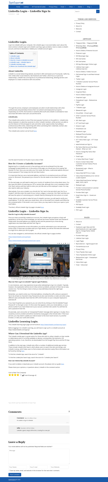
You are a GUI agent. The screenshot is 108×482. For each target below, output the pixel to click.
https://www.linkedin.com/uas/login (19, 237)
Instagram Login (81, 89)
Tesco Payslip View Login (84, 252)
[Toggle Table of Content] (34, 53)
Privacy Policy (53, 7)
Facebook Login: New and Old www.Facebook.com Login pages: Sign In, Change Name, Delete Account (86, 230)
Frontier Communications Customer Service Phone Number (87, 189)
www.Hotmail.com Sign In (84, 144)
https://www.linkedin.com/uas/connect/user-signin (24, 241)
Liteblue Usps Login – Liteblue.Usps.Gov (83, 68)
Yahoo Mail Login (81, 137)
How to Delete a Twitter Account (86, 72)
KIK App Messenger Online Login (86, 64)
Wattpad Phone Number (83, 134)
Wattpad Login (80, 185)
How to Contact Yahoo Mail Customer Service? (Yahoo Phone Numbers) (86, 164)
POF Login (79, 210)
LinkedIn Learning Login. (18, 64)
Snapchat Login (81, 97)
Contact (78, 31)
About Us (79, 26)
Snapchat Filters (81, 92)
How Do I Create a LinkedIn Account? (22, 60)
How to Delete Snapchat (83, 95)
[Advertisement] (39, 28)
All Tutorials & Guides (39, 7)
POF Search (79, 204)
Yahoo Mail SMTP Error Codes (85, 173)
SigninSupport (12, 479)
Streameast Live (81, 129)
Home (18, 7)
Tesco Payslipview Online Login (86, 255)
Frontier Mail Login (82, 192)
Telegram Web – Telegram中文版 (86, 43)
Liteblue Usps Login (82, 238)
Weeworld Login (81, 110)
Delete (80, 7)
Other (71, 7)
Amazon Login (80, 126)
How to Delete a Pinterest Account (87, 50)
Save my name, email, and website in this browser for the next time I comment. (35, 470)
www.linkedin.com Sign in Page (28, 403)
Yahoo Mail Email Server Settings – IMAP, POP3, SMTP (87, 181)
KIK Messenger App (82, 56)
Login (17, 14)
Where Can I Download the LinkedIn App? (23, 66)
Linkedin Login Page (16, 403)
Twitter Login (80, 79)
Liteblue (26, 7)
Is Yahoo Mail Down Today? (84, 159)
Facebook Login (81, 131)
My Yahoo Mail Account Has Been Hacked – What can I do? (86, 148)
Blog (88, 7)
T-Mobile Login (81, 107)
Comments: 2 (11, 14)
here (35, 131)
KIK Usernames (81, 59)
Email (62, 7)
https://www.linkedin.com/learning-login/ (53, 325)
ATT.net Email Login (82, 123)
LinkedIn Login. (15, 56)
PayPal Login (80, 105)
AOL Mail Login (81, 120)
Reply (67, 422)
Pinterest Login (81, 53)
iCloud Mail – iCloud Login (84, 113)
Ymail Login (79, 156)
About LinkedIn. (15, 58)
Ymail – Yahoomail (81, 265)
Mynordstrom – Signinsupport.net (87, 244)
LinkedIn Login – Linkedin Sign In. (21, 62)
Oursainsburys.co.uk (82, 246)
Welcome (79, 29)
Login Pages (80, 241)
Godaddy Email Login (82, 207)
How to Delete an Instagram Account (87, 86)
